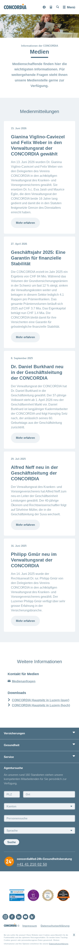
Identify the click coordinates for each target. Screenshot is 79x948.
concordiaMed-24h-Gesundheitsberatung (44, 858)
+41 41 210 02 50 (32, 864)
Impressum (29, 925)
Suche (11, 842)
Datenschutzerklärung (58, 944)
